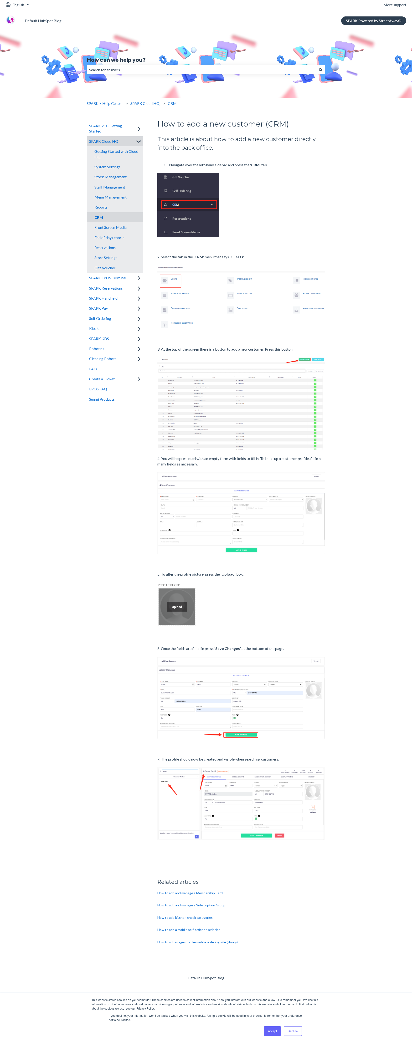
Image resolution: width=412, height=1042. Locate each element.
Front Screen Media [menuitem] (110, 227)
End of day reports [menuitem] (109, 237)
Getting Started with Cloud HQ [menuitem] (116, 154)
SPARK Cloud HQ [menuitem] (103, 141)
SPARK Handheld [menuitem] (103, 298)
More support (394, 4)
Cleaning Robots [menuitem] (102, 358)
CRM (172, 103)
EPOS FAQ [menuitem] (98, 389)
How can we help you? (116, 59)
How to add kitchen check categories (185, 917)
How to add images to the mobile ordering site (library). (197, 942)
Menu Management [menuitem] (110, 197)
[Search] (320, 69)
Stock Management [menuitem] (110, 176)
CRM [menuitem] (98, 217)
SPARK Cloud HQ (145, 103)
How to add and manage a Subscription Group (191, 905)
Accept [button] (272, 1031)
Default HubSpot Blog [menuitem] (206, 978)
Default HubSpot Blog (43, 20)
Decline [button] (293, 1031)
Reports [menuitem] (101, 207)
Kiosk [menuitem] (94, 328)
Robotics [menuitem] (96, 348)
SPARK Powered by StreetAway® (374, 20)
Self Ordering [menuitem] (100, 318)
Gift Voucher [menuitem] (104, 268)
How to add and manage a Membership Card (190, 893)
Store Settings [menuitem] (105, 257)
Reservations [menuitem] (105, 247)
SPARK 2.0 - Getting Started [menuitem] (105, 128)
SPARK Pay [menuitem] (98, 308)
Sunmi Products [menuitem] (102, 399)
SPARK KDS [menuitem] (99, 338)
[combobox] (201, 69)
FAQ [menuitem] (93, 369)
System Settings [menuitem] (107, 166)
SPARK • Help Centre (104, 103)
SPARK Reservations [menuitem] (106, 288)
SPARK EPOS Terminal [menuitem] (107, 278)
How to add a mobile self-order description (189, 930)
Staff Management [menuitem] (109, 187)
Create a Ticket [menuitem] (102, 379)
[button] (139, 126)
